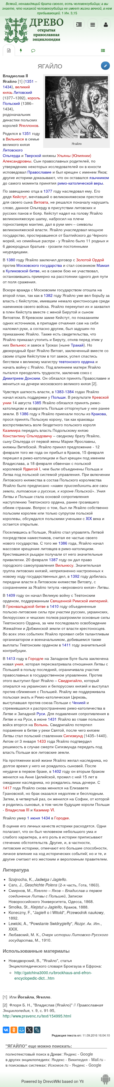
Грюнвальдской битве (26, 606)
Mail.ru (97, 1059)
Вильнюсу (64, 565)
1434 (7, 86)
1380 (10, 259)
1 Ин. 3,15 (69, 12)
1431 (52, 719)
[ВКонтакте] (6, 1030)
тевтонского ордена (76, 361)
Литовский (23, 92)
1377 (47, 191)
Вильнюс (18, 345)
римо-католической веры (80, 183)
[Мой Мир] (21, 1030)
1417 (7, 787)
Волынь (41, 724)
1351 (29, 81)
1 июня (33, 817)
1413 (10, 658)
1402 (56, 771)
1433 (41, 741)
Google (86, 1054)
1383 (59, 391)
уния (19, 664)
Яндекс (70, 1054)
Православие (39, 172)
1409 (10, 595)
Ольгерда (11, 155)
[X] (29, 1030)
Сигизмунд (73, 735)
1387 (53, 559)
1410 (54, 606)
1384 (69, 391)
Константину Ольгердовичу (27, 435)
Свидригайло (70, 680)
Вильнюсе (15, 139)
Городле (35, 658)
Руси (41, 713)
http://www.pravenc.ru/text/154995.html (37, 1016)
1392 (75, 576)
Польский (11, 103)
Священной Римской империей (78, 600)
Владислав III (17, 809)
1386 (24, 413)
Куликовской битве (23, 270)
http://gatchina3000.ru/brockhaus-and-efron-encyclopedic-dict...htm (53, 975)
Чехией (79, 702)
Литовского (13, 150)
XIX (89, 518)
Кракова (98, 413)
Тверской (33, 155)
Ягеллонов (28, 125)
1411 (66, 645)
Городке (61, 817)
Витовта (41, 202)
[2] (94, 383)
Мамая (103, 265)
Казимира (11, 430)
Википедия (78, 1059)
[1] (20, 81)
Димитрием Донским (21, 378)
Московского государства (39, 265)
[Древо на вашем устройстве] (105, 1081)
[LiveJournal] (37, 1030)
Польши (58, 397)
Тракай (77, 345)
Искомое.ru (58, 1065)
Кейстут (20, 196)
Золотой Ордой (90, 259)
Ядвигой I (31, 468)
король (34, 97)
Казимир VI (44, 809)
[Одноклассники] (14, 1030)
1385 (36, 402)
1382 (48, 295)
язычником (99, 177)
